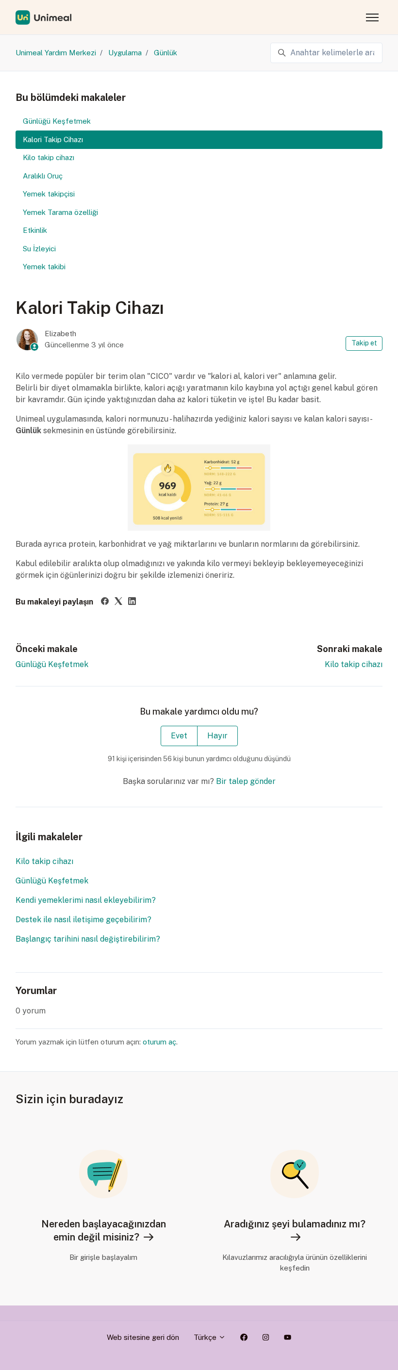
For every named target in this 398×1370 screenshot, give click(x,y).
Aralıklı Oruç (43, 176)
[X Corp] (118, 602)
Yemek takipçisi (49, 194)
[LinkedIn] (132, 602)
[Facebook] (105, 602)
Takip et (364, 343)
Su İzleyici (39, 249)
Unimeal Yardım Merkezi (56, 53)
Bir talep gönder (246, 781)
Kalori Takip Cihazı (53, 139)
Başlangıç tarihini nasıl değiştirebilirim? (88, 939)
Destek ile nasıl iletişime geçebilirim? (83, 919)
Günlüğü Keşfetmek (52, 664)
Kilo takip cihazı (353, 664)
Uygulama (125, 53)
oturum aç (159, 1042)
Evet (179, 735)
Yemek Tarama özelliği (60, 212)
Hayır (217, 735)
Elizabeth (60, 333)
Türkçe (206, 1337)
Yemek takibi (44, 266)
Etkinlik (35, 230)
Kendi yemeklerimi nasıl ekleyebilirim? (86, 900)
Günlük (165, 53)
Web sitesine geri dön (143, 1337)
